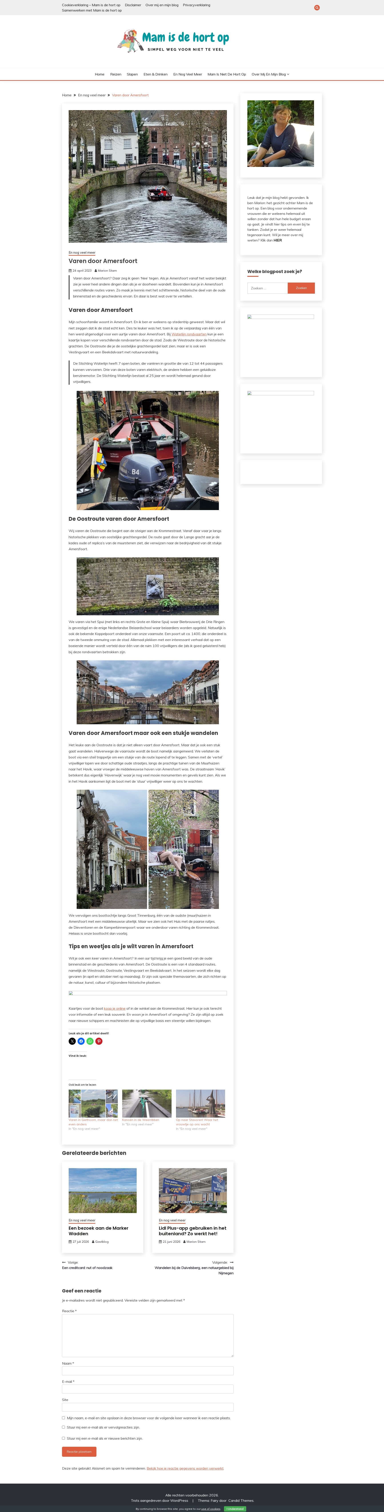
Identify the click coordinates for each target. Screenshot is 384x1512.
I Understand (235, 1508)
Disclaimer (133, 5)
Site (65, 1399)
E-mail (68, 1381)
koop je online (115, 1008)
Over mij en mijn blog (162, 5)
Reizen (115, 74)
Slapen (132, 74)
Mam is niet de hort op (227, 74)
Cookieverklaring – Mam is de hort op (91, 5)
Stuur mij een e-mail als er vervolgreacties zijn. (103, 1427)
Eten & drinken (156, 74)
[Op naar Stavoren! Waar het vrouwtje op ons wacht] (200, 1104)
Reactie (69, 1311)
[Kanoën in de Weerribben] (146, 1104)
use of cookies (210, 1508)
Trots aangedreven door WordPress (160, 1500)
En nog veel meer (187, 74)
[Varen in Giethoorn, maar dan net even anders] (93, 1104)
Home (99, 74)
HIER (278, 240)
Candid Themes (241, 1500)
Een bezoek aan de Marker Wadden (98, 1231)
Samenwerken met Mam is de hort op (92, 10)
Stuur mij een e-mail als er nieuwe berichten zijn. (105, 1438)
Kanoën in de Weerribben (140, 1120)
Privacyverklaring (196, 5)
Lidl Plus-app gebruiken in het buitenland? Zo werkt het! (192, 1231)
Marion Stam (107, 271)
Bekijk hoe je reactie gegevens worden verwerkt (185, 1468)
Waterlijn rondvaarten (189, 334)
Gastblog (102, 1242)
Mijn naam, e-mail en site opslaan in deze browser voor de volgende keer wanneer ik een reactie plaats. (149, 1418)
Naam (68, 1363)
